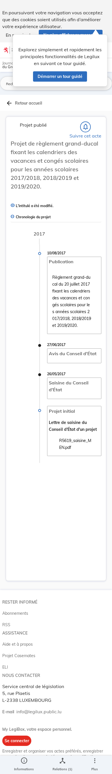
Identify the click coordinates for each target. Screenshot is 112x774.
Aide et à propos (17, 644)
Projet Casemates (18, 655)
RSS (6, 624)
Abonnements (15, 613)
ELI (5, 667)
